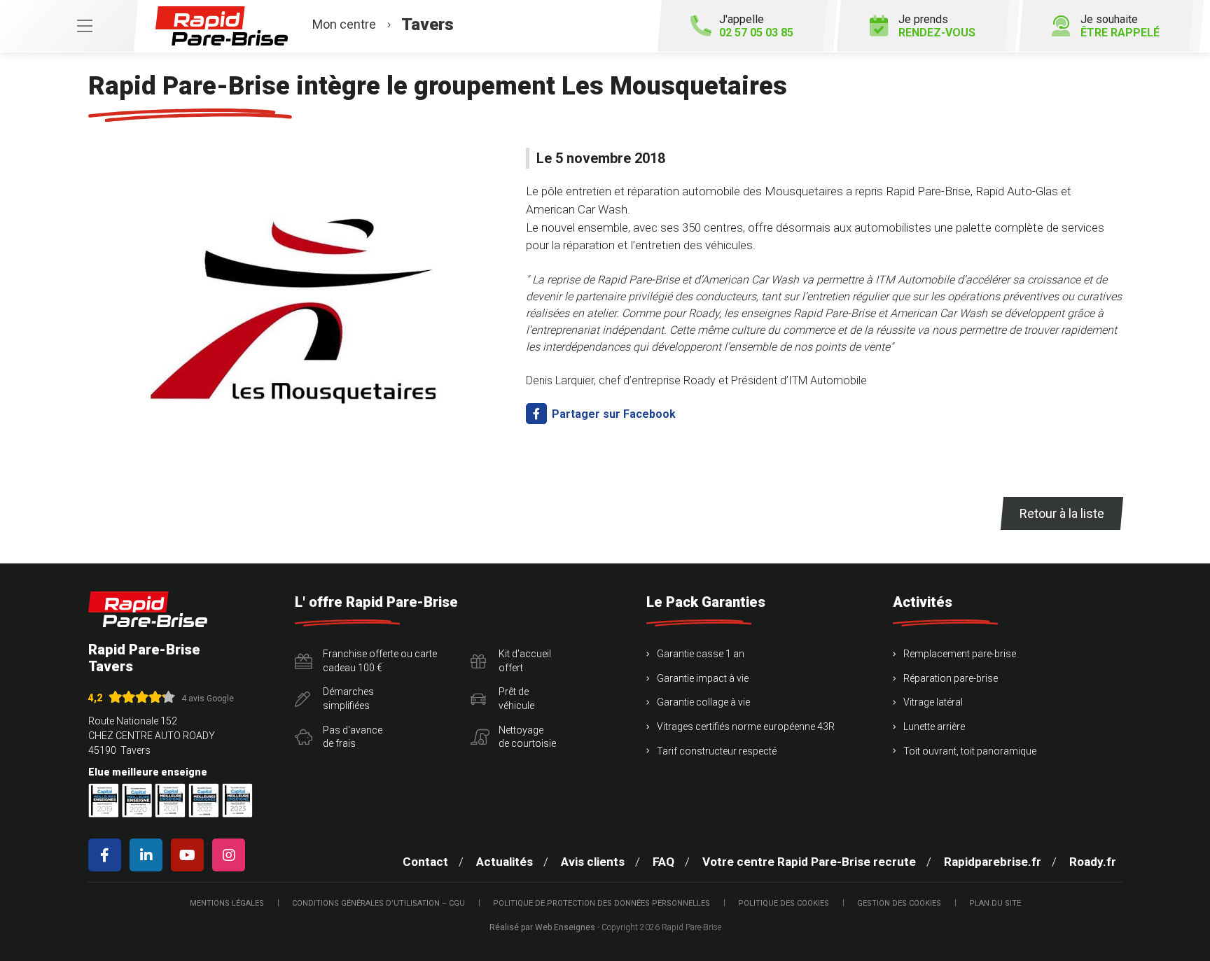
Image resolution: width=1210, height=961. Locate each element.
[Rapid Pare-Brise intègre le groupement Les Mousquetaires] (298, 305)
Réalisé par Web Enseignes (542, 927)
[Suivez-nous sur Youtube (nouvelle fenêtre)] (190, 855)
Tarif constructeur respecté (717, 751)
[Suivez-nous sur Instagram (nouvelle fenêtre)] (231, 855)
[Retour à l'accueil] (147, 609)
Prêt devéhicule (516, 698)
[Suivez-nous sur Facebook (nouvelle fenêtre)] (107, 855)
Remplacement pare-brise (959, 653)
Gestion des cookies (899, 903)
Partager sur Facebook (612, 414)
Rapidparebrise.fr (992, 862)
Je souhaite (1120, 26)
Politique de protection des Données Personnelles (601, 903)
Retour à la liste (1062, 513)
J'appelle (756, 26)
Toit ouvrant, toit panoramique (969, 751)
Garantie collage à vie (703, 702)
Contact (425, 862)
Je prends (936, 26)
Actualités (504, 862)
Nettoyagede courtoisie (527, 737)
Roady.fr (1092, 862)
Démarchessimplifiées (348, 698)
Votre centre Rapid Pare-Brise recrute (809, 862)
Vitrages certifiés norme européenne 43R (746, 726)
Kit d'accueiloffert (525, 660)
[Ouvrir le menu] (68, 26)
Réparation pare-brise (950, 678)
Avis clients (593, 862)
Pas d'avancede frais (352, 737)
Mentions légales (227, 903)
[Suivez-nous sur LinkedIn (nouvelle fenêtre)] (149, 855)
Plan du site (995, 903)
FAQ (663, 862)
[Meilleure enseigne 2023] (237, 800)
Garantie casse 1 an (700, 653)
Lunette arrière (934, 726)
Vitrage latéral (933, 702)
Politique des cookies (783, 903)
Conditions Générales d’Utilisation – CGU (378, 903)
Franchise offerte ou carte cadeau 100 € (380, 660)
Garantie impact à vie (703, 678)
